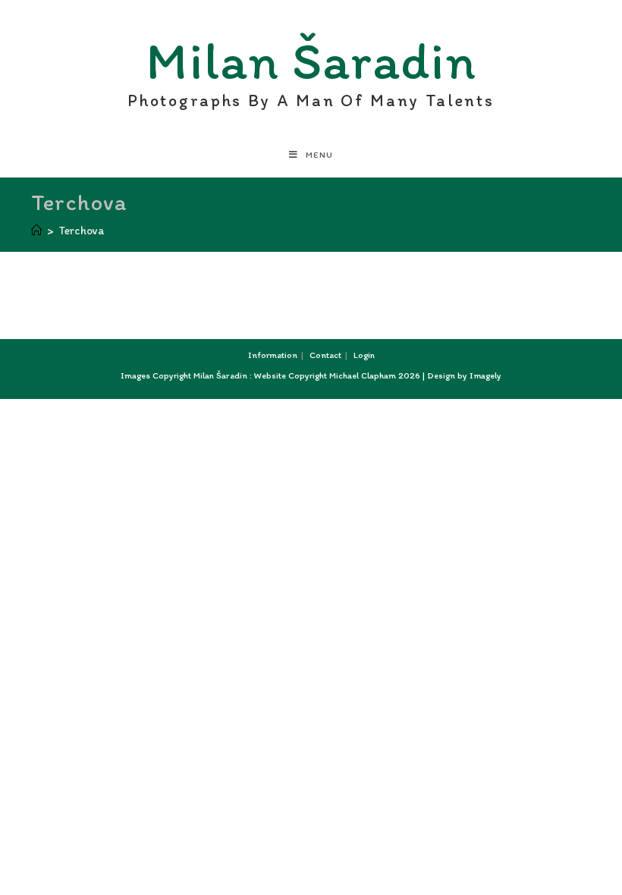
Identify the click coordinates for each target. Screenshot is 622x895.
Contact (325, 355)
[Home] (36, 230)
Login (364, 355)
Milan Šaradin (310, 65)
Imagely (485, 375)
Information (272, 355)
